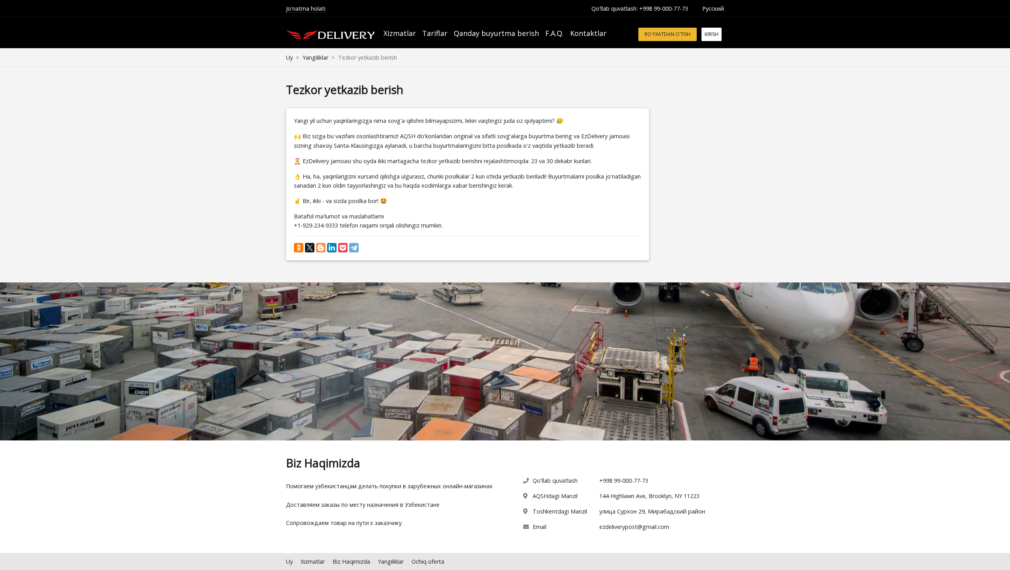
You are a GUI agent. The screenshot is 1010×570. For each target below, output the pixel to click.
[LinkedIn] (332, 247)
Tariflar (434, 33)
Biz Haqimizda (351, 561)
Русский (713, 8)
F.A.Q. (554, 33)
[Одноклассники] (298, 247)
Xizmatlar (399, 33)
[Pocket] (343, 247)
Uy (289, 57)
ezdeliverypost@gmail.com (634, 526)
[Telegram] (354, 247)
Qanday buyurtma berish (496, 33)
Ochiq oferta (427, 561)
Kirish (711, 34)
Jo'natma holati (305, 8)
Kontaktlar (588, 33)
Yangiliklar (315, 57)
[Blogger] (320, 247)
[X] (309, 247)
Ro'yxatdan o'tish (667, 34)
